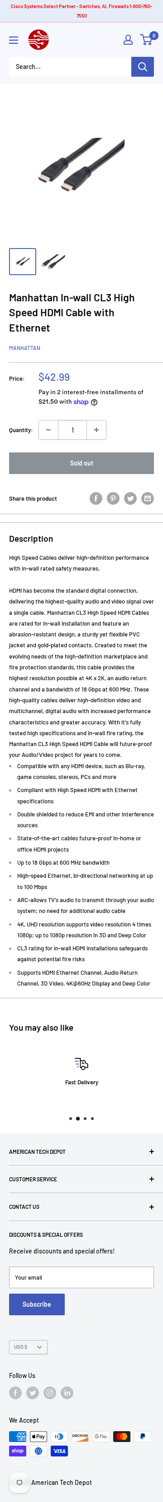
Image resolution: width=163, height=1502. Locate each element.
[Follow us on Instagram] (49, 1393)
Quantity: (21, 429)
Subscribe (37, 1304)
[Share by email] (147, 498)
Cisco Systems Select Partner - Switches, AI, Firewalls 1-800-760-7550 (81, 10)
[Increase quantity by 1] (96, 429)
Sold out (81, 463)
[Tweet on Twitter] (130, 498)
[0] (146, 39)
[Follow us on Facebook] (15, 1393)
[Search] (142, 67)
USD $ (20, 1347)
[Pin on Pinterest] (113, 498)
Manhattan (24, 348)
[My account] (128, 40)
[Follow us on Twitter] (32, 1393)
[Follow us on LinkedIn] (67, 1393)
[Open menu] (13, 40)
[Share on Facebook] (96, 498)
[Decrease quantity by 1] (48, 429)
